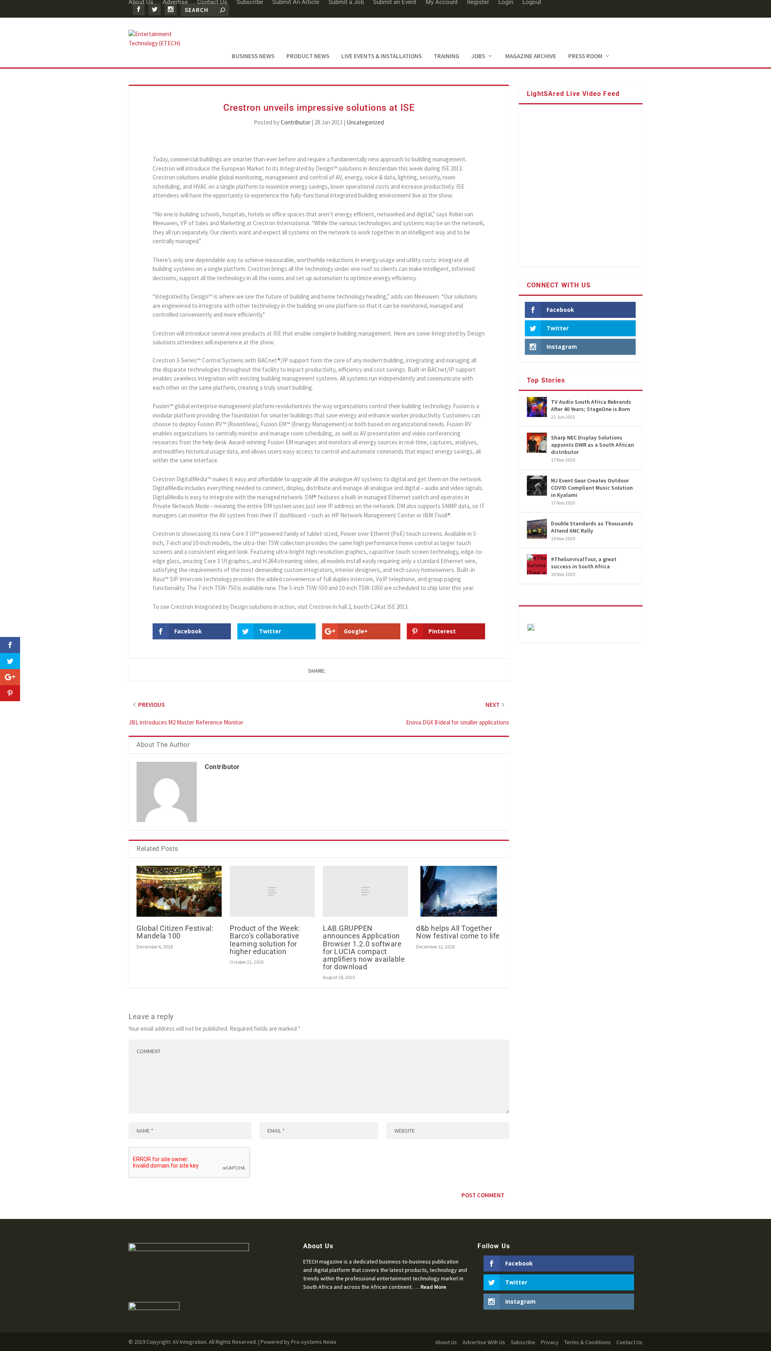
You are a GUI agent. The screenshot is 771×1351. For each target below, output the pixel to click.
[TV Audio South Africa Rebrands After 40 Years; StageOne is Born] (537, 407)
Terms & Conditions (587, 1342)
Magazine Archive (530, 56)
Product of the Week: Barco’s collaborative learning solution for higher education (265, 940)
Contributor (295, 122)
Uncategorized (365, 122)
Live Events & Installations (381, 56)
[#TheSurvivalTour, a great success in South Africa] (537, 564)
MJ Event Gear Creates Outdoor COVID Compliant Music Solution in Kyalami (592, 487)
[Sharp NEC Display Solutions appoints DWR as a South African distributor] (537, 443)
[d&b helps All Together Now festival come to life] (458, 891)
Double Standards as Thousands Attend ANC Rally (592, 527)
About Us (446, 1342)
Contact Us (629, 1342)
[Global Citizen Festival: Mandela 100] (179, 891)
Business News (253, 56)
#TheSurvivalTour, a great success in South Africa (583, 562)
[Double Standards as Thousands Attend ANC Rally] (537, 529)
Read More (433, 1286)
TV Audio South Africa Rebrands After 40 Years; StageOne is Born (591, 405)
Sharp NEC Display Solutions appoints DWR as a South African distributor (592, 445)
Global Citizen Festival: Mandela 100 (175, 932)
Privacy (550, 1342)
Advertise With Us (484, 1342)
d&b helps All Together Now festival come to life (458, 932)
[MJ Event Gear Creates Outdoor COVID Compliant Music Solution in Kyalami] (537, 486)
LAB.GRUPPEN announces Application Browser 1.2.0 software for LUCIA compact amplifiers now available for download (364, 947)
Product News (307, 56)
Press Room (585, 56)
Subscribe (523, 1342)
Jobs (478, 56)
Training (446, 56)
